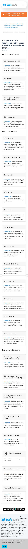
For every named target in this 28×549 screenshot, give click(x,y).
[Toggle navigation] (23, 4)
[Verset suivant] (27, 275)
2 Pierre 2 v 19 (7, 285)
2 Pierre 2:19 (7, 65)
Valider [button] (4, 546)
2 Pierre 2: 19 (7, 121)
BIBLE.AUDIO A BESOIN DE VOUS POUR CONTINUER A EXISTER (15, 14)
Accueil (6, 23)
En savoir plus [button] (18, 542)
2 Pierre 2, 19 (7, 196)
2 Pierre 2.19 (7, 82)
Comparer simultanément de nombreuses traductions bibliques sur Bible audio (13, 25)
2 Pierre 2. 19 (7, 103)
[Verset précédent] (1, 275)
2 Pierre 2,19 (7, 179)
